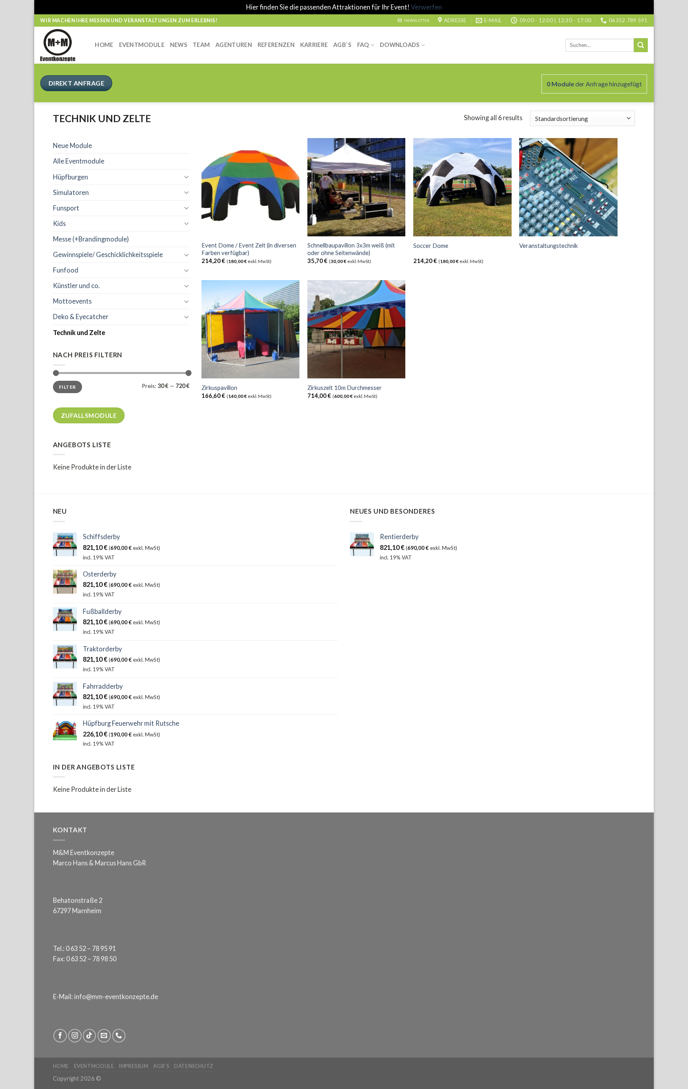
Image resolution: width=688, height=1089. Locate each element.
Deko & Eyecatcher (80, 316)
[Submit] (641, 45)
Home (104, 44)
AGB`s (342, 44)
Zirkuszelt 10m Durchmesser (344, 387)
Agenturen (233, 44)
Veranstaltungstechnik (548, 245)
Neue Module (72, 145)
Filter (67, 387)
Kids (59, 223)
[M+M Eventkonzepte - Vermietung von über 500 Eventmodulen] (61, 45)
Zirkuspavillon (219, 387)
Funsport (66, 208)
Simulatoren (71, 192)
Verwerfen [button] (426, 7)
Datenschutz (193, 1066)
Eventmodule (141, 44)
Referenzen (276, 44)
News (178, 44)
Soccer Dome (430, 245)
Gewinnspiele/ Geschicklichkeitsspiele (108, 254)
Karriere (314, 44)
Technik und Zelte (79, 332)
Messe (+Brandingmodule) (91, 239)
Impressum (134, 1066)
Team (201, 44)
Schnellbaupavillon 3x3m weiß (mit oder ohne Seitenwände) (351, 249)
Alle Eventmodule (78, 161)
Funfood (65, 270)
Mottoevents (72, 301)
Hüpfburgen (70, 177)
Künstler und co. (76, 285)
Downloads (400, 44)
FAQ (363, 44)
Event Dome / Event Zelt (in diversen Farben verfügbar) (248, 249)
